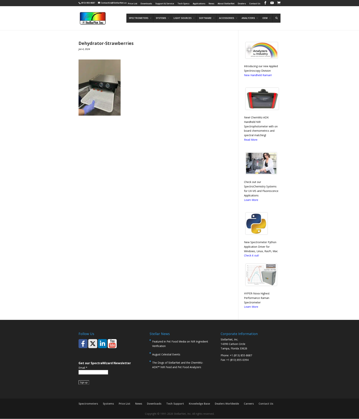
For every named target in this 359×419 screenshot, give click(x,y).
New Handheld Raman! (258, 75)
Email (83, 367)
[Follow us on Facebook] (83, 343)
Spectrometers (88, 403)
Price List (132, 3)
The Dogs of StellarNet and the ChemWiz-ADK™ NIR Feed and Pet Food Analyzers (177, 365)
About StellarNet (226, 3)
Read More (250, 139)
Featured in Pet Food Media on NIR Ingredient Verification (180, 344)
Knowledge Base (199, 403)
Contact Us (254, 3)
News (211, 3)
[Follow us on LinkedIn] (102, 343)
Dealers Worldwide (227, 403)
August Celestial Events (166, 354)
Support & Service (164, 3)
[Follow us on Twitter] (92, 343)
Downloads (146, 3)
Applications (199, 3)
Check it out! (251, 255)
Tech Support (175, 403)
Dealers (242, 3)
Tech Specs (183, 3)
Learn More (251, 200)
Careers (249, 403)
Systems (108, 403)
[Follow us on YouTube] (112, 343)
